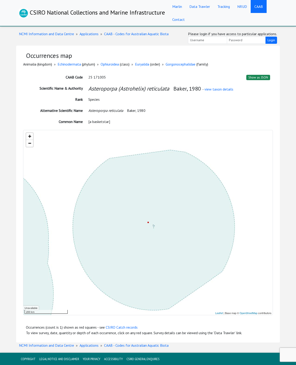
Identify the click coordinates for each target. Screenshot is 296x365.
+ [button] (29, 136)
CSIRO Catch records (122, 327)
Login (271, 40)
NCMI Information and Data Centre (46, 33)
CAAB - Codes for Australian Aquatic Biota (136, 33)
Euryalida (142, 64)
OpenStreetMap (248, 313)
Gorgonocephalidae (180, 64)
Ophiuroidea (110, 64)
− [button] (29, 143)
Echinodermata (69, 64)
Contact (178, 19)
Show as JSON (258, 77)
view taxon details (218, 89)
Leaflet (219, 313)
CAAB (258, 6)
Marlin (177, 6)
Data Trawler (199, 6)
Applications (89, 33)
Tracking (223, 6)
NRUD (242, 6)
